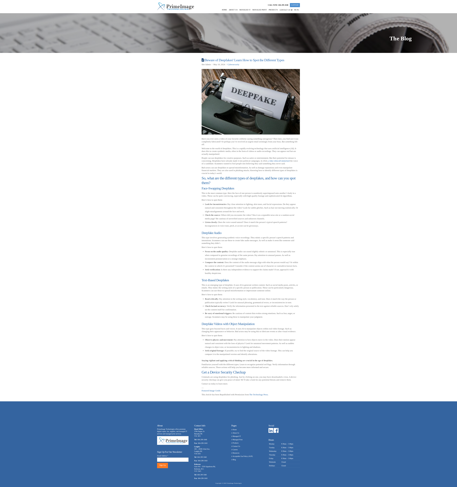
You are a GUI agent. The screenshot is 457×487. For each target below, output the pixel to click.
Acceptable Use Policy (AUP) (243, 456)
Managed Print (238, 440)
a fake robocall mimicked (279, 161)
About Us (236, 433)
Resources (236, 453)
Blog (234, 460)
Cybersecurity (233, 64)
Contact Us (236, 446)
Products (235, 443)
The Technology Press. (258, 394)
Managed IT (237, 436)
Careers (235, 450)
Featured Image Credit (211, 391)
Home (235, 430)
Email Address (162, 456)
